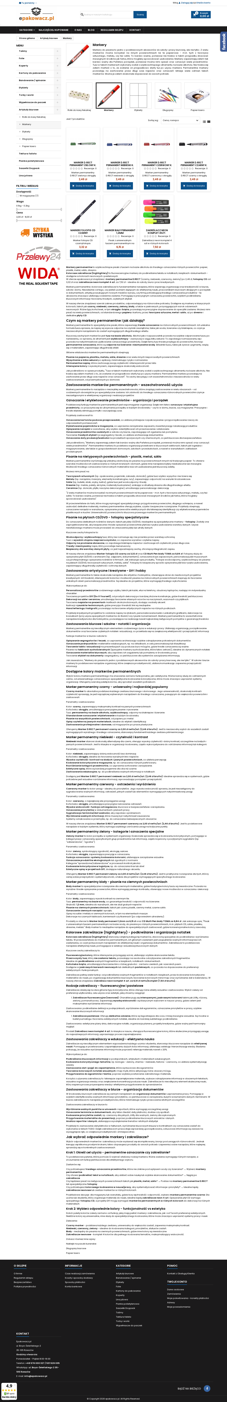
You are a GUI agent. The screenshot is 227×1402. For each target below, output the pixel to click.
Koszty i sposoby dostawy (79, 1277)
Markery (26, 124)
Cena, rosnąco (181, 121)
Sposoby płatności (75, 1282)
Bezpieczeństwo (23, 1282)
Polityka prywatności (25, 1286)
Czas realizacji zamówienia (80, 1273)
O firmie (18, 1273)
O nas (78, 30)
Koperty (23, 65)
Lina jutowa (25, 175)
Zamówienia (174, 1293)
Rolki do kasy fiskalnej (34, 117)
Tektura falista (28, 153)
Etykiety (23, 87)
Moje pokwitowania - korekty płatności (188, 1298)
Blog (91, 30)
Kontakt (135, 30)
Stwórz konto (203, 2)
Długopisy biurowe (76, 1248)
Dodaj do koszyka (83, 185)
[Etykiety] (138, 95)
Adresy (171, 1302)
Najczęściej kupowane (53, 30)
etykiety (77, 410)
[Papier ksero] (197, 95)
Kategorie (26, 30)
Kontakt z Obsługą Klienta (181, 1273)
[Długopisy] (168, 95)
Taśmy (23, 51)
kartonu (137, 312)
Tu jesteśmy (28, 2)
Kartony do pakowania (32, 73)
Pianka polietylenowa (31, 161)
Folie (21, 58)
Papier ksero (29, 146)
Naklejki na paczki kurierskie (81, 1243)
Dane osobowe (175, 1289)
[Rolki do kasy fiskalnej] (79, 95)
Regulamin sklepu (112, 30)
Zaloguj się (187, 2)
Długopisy (27, 139)
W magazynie (29, 195)
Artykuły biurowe (28, 109)
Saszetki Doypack (29, 168)
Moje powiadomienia (178, 1306)
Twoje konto (177, 1282)
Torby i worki (26, 95)
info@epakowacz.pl (35, 1376)
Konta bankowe (73, 1286)
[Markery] (109, 95)
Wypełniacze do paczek (32, 102)
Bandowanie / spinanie (32, 80)
